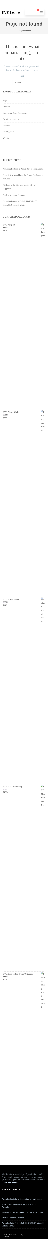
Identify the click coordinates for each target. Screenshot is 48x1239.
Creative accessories (11, 119)
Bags (5, 100)
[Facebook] (14, 3)
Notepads (6, 125)
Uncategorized (8, 132)
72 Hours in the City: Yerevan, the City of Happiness (22, 1212)
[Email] (9, 3)
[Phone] (4, 3)
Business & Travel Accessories (15, 113)
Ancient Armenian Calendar (14, 195)
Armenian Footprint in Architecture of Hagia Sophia (23, 169)
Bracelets (6, 107)
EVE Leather (11, 12)
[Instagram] (19, 3)
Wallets (6, 138)
